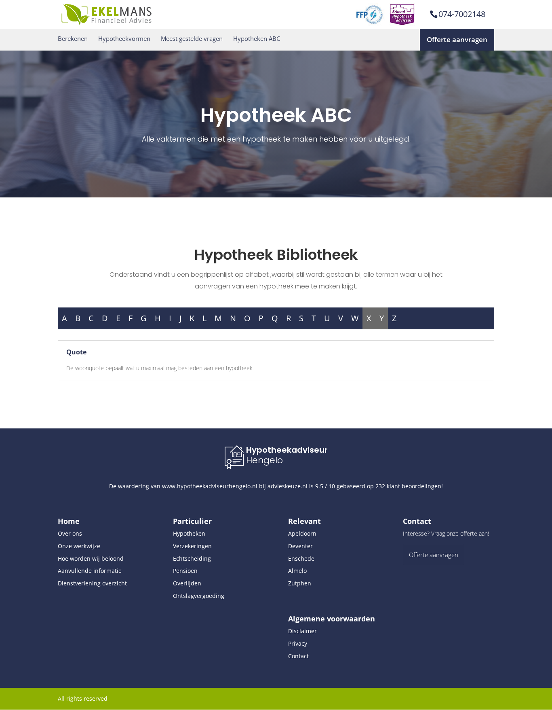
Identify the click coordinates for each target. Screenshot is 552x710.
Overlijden (187, 583)
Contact (298, 656)
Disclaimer (302, 631)
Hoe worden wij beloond (91, 558)
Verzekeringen (192, 546)
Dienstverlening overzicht (92, 583)
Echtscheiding (192, 558)
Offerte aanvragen (457, 39)
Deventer (300, 546)
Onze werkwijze (79, 546)
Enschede (301, 558)
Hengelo (264, 460)
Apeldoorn (302, 533)
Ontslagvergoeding (198, 596)
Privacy (297, 643)
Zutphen (299, 583)
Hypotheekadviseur (287, 450)
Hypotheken (189, 533)
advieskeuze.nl (288, 486)
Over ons (70, 533)
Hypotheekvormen (124, 39)
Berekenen (73, 39)
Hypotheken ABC (256, 39)
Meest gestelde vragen (192, 39)
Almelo (297, 570)
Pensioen (185, 570)
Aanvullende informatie (90, 570)
